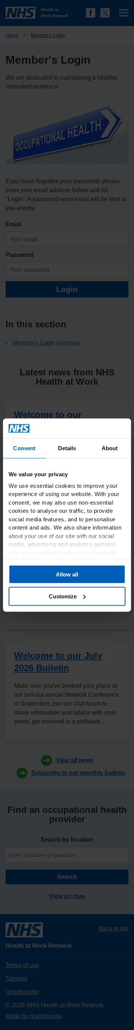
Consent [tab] (24, 448)
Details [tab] (67, 448)
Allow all (67, 574)
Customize (63, 596)
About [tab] (110, 448)
